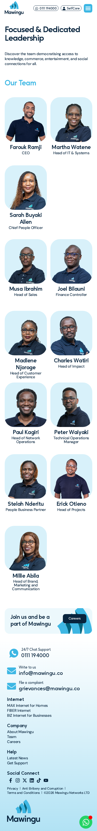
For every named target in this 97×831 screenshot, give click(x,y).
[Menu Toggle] (88, 8)
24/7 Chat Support (36, 650)
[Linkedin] (31, 780)
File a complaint (31, 683)
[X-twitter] (24, 780)
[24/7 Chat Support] (13, 653)
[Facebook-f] (10, 780)
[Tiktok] (38, 780)
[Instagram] (17, 780)
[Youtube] (45, 780)
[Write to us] (11, 670)
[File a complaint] (11, 686)
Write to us (27, 667)
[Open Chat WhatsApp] (85, 822)
